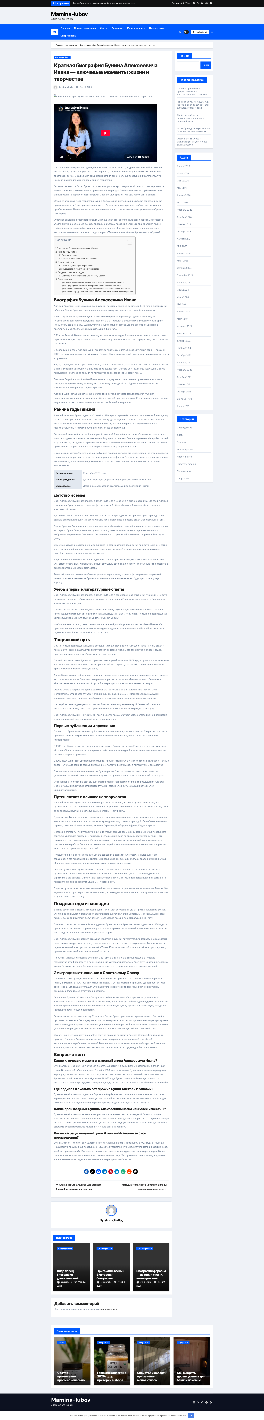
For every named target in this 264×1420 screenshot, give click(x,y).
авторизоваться (109, 1309)
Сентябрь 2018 (185, 399)
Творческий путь (66, 262)
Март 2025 (182, 260)
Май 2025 (182, 246)
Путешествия (157, 28)
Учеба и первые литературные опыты (80, 258)
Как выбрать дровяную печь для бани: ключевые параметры (194, 130)
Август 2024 (183, 282)
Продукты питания (85, 28)
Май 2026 (182, 188)
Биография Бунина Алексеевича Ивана (77, 248)
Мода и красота (136, 28)
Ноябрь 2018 (183, 384)
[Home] (54, 32)
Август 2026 (183, 166)
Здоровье (117, 28)
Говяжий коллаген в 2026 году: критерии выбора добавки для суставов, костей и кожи (193, 104)
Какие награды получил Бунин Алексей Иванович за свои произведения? (100, 291)
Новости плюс (184, 456)
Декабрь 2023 (184, 340)
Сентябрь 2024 (185, 275)
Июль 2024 (183, 289)
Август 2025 (183, 238)
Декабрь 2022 (184, 377)
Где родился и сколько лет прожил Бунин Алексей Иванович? (94, 285)
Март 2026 (182, 202)
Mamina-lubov (69, 14)
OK (191, 1415)
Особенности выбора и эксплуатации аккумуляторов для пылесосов (192, 141)
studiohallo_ (68, 87)
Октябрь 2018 (184, 391)
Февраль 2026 (184, 209)
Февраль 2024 (184, 326)
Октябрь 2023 (184, 355)
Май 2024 (182, 304)
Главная (65, 28)
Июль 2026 (183, 173)
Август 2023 (183, 362)
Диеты (104, 28)
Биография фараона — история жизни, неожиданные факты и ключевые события (151, 1278)
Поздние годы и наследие (71, 272)
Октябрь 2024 (184, 268)
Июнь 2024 (183, 297)
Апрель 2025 (184, 253)
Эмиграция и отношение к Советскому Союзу (83, 275)
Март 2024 (182, 318)
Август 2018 (183, 406)
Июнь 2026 (183, 180)
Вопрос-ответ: (65, 279)
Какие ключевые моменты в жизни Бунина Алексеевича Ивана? (94, 282)
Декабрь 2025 (184, 217)
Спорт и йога (68, 35)
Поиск (184, 56)
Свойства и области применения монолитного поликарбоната (190, 118)
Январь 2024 (184, 333)
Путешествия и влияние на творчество (80, 269)
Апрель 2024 (184, 311)
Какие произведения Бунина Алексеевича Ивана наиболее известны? (98, 288)
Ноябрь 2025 (184, 224)
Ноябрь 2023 (184, 348)
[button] (212, 32)
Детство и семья (69, 255)
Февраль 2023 (184, 369)
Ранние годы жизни (67, 251)
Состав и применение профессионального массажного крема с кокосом (192, 91)
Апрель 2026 (184, 195)
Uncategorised (62, 57)
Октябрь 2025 (184, 231)
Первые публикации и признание (77, 265)
